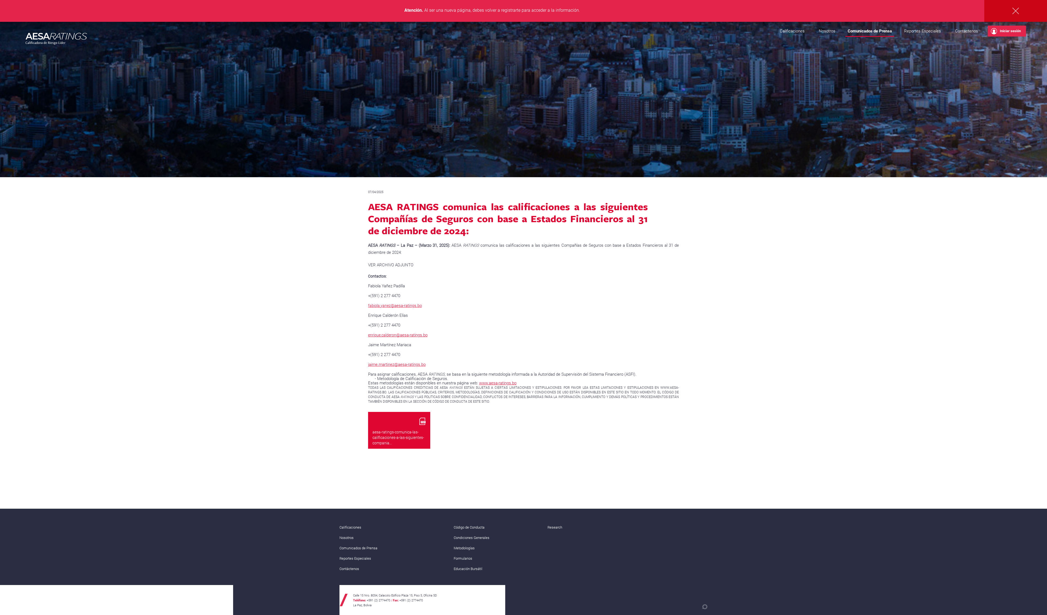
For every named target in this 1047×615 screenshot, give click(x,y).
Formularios (463, 558)
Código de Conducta (469, 527)
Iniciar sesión (1010, 31)
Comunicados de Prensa (870, 31)
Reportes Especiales (922, 31)
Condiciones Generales (471, 538)
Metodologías (464, 548)
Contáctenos (966, 31)
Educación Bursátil (468, 569)
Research (554, 527)
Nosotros (827, 31)
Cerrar (1015, 11)
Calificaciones (792, 31)
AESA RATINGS (56, 39)
